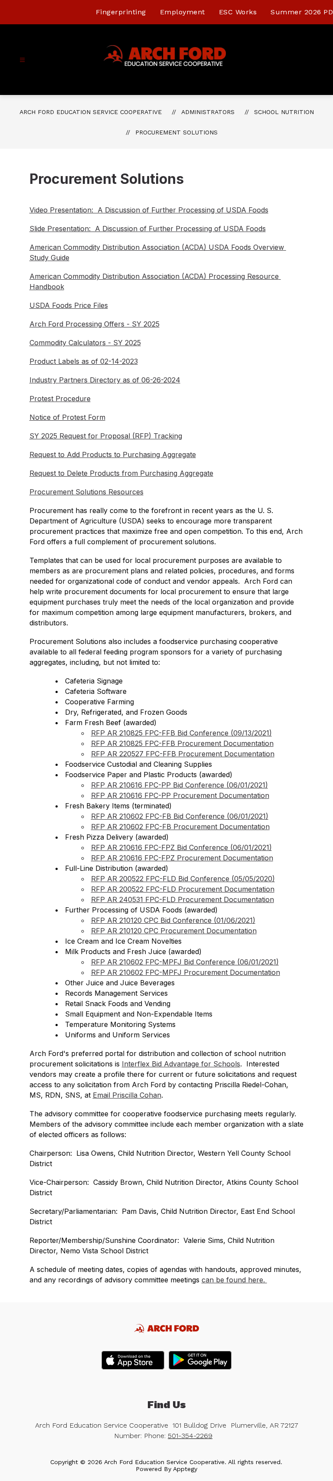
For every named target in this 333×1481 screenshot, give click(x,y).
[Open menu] (22, 60)
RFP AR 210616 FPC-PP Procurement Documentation (180, 795)
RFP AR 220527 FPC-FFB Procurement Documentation (182, 753)
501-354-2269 (190, 1436)
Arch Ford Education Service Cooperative (91, 111)
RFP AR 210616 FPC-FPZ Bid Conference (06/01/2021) (181, 847)
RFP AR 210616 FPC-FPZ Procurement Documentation (182, 857)
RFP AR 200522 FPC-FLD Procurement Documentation (182, 889)
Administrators (208, 111)
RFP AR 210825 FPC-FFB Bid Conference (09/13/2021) (181, 733)
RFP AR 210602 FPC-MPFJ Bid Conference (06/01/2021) (185, 962)
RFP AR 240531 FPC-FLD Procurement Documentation (182, 899)
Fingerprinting (121, 12)
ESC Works (238, 12)
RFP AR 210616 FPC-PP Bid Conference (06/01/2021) (179, 785)
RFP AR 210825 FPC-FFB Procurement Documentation (182, 743)
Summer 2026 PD (302, 12)
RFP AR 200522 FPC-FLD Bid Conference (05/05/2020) (183, 878)
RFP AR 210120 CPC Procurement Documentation (174, 930)
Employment (182, 12)
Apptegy (185, 1468)
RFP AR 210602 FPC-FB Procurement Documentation (180, 826)
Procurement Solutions (176, 132)
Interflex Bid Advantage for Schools (181, 1063)
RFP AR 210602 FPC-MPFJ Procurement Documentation (185, 972)
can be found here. (234, 1279)
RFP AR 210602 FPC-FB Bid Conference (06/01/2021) (179, 816)
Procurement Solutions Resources (86, 491)
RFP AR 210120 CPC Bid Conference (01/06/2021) (173, 920)
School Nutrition (284, 111)
